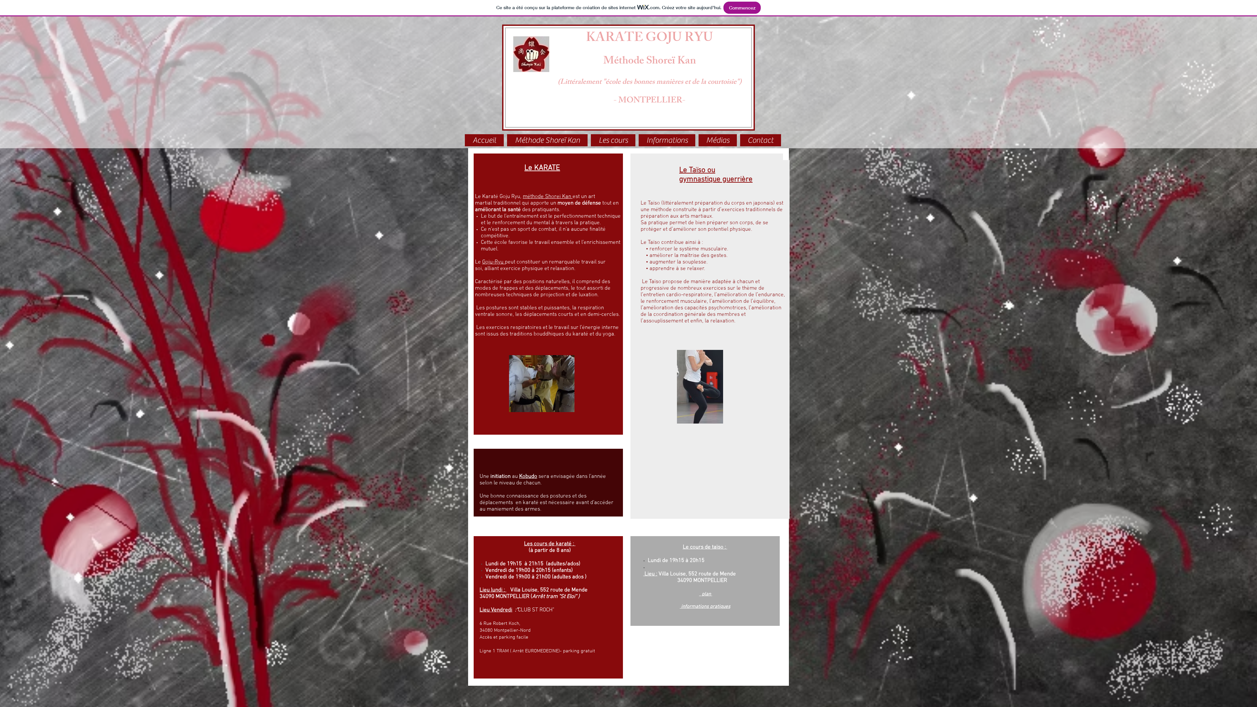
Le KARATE (542, 167)
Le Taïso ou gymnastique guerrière (716, 175)
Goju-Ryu (493, 262)
